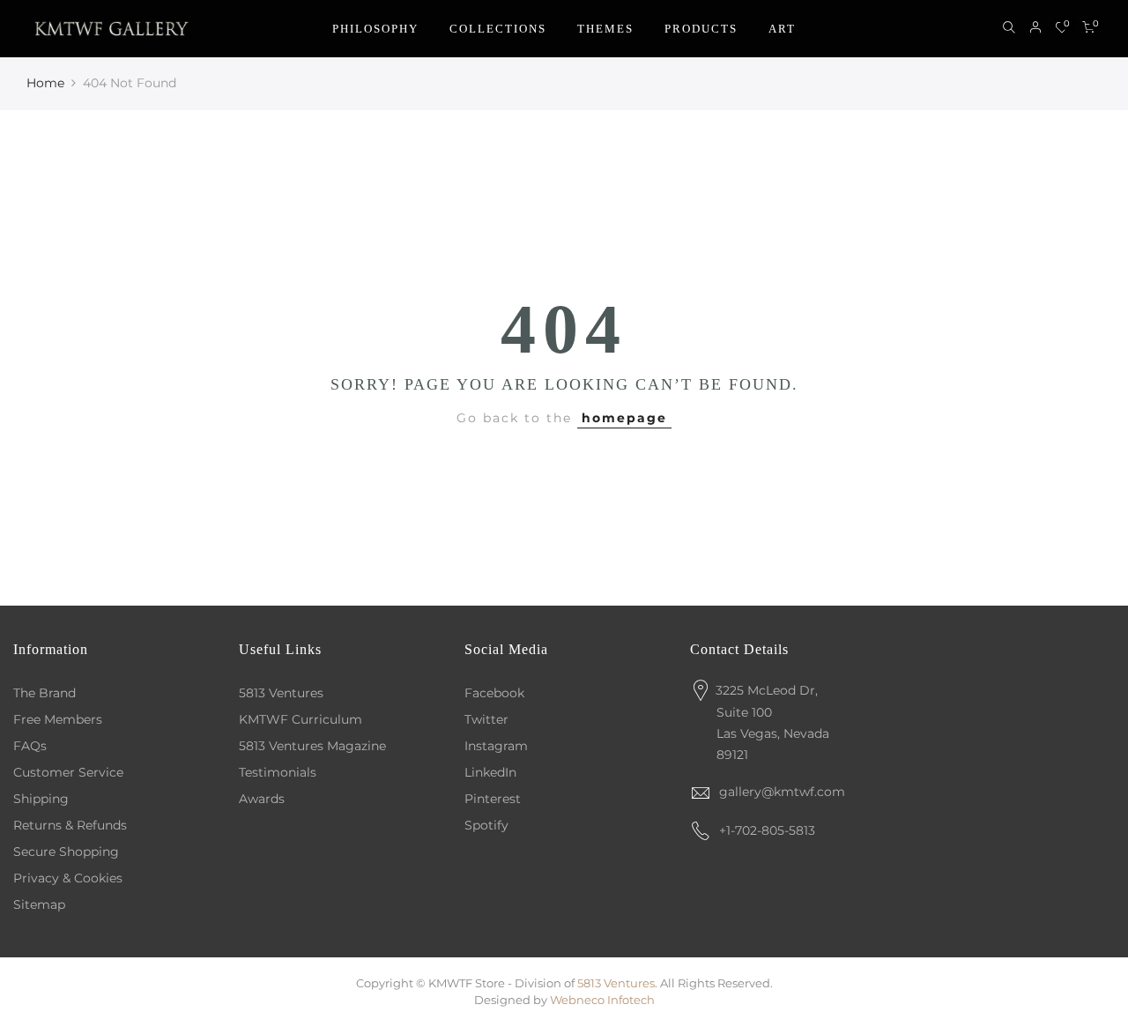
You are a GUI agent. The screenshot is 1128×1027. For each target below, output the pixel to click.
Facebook (494, 693)
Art (782, 28)
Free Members (57, 719)
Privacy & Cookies (67, 878)
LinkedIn (490, 772)
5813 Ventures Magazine (312, 746)
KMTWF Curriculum (300, 719)
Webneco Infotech (602, 1000)
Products (701, 28)
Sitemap (39, 904)
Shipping (41, 799)
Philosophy (375, 28)
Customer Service (68, 772)
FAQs (30, 746)
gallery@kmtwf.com (782, 792)
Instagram (496, 746)
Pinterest (492, 799)
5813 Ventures (281, 693)
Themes (605, 28)
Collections (497, 28)
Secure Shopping (66, 852)
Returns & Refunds (70, 825)
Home (45, 83)
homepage (624, 418)
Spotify (486, 825)
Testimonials (277, 772)
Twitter (486, 719)
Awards (262, 799)
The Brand (44, 693)
